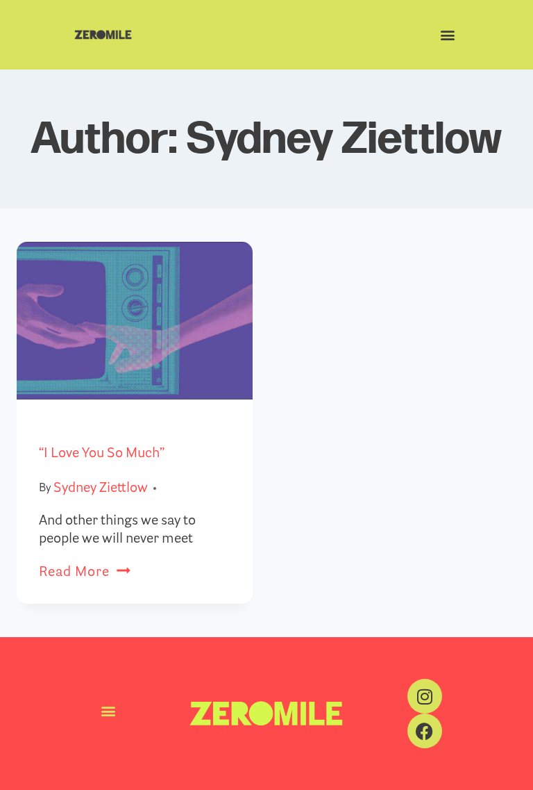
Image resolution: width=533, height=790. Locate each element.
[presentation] (135, 321)
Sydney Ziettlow (100, 488)
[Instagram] (424, 696)
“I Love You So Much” (101, 454)
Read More (84, 572)
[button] (447, 35)
